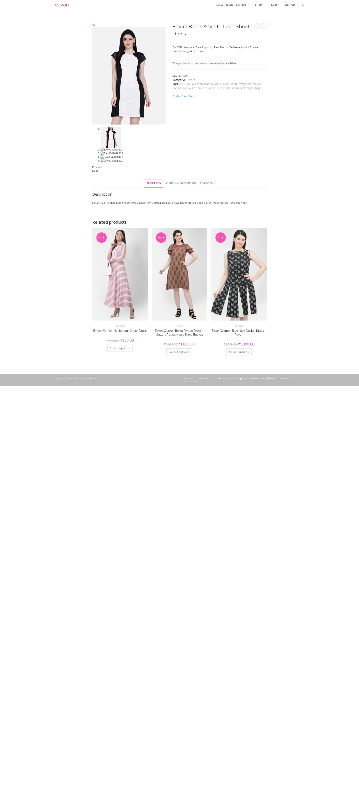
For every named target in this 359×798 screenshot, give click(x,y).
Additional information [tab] (180, 183)
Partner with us (206, 378)
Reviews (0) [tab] (206, 183)
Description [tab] (153, 183)
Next (95, 171)
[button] (93, 25)
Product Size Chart (183, 96)
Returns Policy (226, 378)
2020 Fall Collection (191, 84)
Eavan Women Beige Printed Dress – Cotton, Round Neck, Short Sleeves (179, 332)
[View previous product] (257, 26)
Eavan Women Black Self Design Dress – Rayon (239, 332)
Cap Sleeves (253, 84)
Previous (97, 167)
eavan (62, 5)
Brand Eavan (237, 84)
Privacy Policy (190, 381)
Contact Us (189, 378)
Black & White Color (216, 84)
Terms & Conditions (280, 378)
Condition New (181, 88)
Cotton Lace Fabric (203, 88)
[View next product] (264, 26)
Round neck (234, 88)
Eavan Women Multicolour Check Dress (120, 330)
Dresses (190, 80)
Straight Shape (252, 88)
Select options (120, 348)
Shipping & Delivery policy (251, 378)
